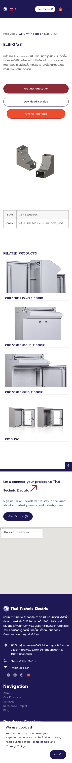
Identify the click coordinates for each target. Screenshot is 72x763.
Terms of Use (40, 742)
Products (9, 34)
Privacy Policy (15, 746)
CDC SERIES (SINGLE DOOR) (24, 392)
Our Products (12, 697)
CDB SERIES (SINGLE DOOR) (24, 298)
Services (8, 702)
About (7, 693)
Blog (6, 710)
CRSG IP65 (12, 439)
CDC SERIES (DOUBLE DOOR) (25, 345)
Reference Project (15, 706)
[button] (67, 9)
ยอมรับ (58, 754)
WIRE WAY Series (30, 34)
